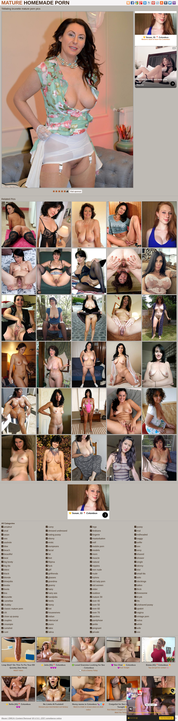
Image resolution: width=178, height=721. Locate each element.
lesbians (96, 531)
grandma (52, 581)
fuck (50, 566)
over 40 (96, 601)
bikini (6, 570)
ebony (51, 538)
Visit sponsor (75, 191)
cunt (5, 632)
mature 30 (97, 597)
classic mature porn (13, 608)
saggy (139, 538)
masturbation (98, 538)
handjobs (52, 597)
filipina (51, 562)
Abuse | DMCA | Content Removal (16, 718)
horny (51, 605)
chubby (7, 605)
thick (138, 589)
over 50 (96, 605)
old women (97, 585)
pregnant (96, 628)
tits (138, 601)
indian (51, 616)
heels (51, 601)
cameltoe (8, 601)
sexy (138, 550)
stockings (141, 581)
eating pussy (54, 534)
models (96, 550)
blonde (7, 577)
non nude (97, 570)
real (138, 531)
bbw (5, 546)
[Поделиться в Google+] (140, 2)
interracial (53, 620)
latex (50, 628)
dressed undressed (57, 531)
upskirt (139, 608)
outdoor (96, 593)
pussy (139, 527)
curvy (51, 527)
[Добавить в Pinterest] (153, 2)
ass (5, 538)
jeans (51, 624)
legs (94, 527)
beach (6, 550)
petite (95, 624)
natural (95, 562)
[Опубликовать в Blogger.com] (128, 2)
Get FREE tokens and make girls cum (152, 80)
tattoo (139, 585)
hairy (50, 589)
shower (140, 558)
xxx (138, 632)
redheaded (142, 534)
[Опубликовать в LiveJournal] (149, 2)
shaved (140, 554)
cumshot (7, 628)
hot (49, 608)
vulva (139, 620)
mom (94, 554)
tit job (139, 597)
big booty (8, 562)
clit (5, 612)
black (6, 573)
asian (6, 534)
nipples (96, 566)
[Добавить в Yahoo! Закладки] (174, 2)
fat (49, 554)
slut (138, 570)
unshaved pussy (144, 605)
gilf (49, 570)
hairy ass (52, 593)
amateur (7, 527)
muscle (96, 558)
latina (51, 632)
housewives (54, 612)
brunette (7, 597)
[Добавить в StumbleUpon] (161, 2)
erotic (51, 542)
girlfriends (53, 573)
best (5, 558)
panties (96, 616)
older (94, 589)
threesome (141, 593)
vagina (140, 612)
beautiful (7, 554)
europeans (53, 546)
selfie (139, 542)
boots (6, 589)
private (95, 632)
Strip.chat (140, 85)
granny (51, 585)
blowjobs (8, 581)
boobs (6, 585)
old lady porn (98, 581)
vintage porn (142, 616)
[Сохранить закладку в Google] (136, 2)
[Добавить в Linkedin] (145, 2)
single (139, 562)
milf (94, 542)
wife (138, 628)
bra (5, 593)
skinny (139, 566)
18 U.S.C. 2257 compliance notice (47, 718)
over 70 (96, 612)
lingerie (96, 534)
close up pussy (11, 616)
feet (50, 558)
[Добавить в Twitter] (170, 2)
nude (94, 573)
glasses (52, 577)
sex (138, 546)
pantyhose (97, 620)
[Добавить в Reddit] (157, 2)
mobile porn (98, 546)
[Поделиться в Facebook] (132, 2)
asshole (7, 542)
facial (51, 550)
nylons (95, 577)
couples (7, 620)
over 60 (96, 608)
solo (138, 577)
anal (5, 531)
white (139, 624)
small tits (140, 573)
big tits (6, 566)
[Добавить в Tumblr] (165, 2)
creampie (8, 624)
